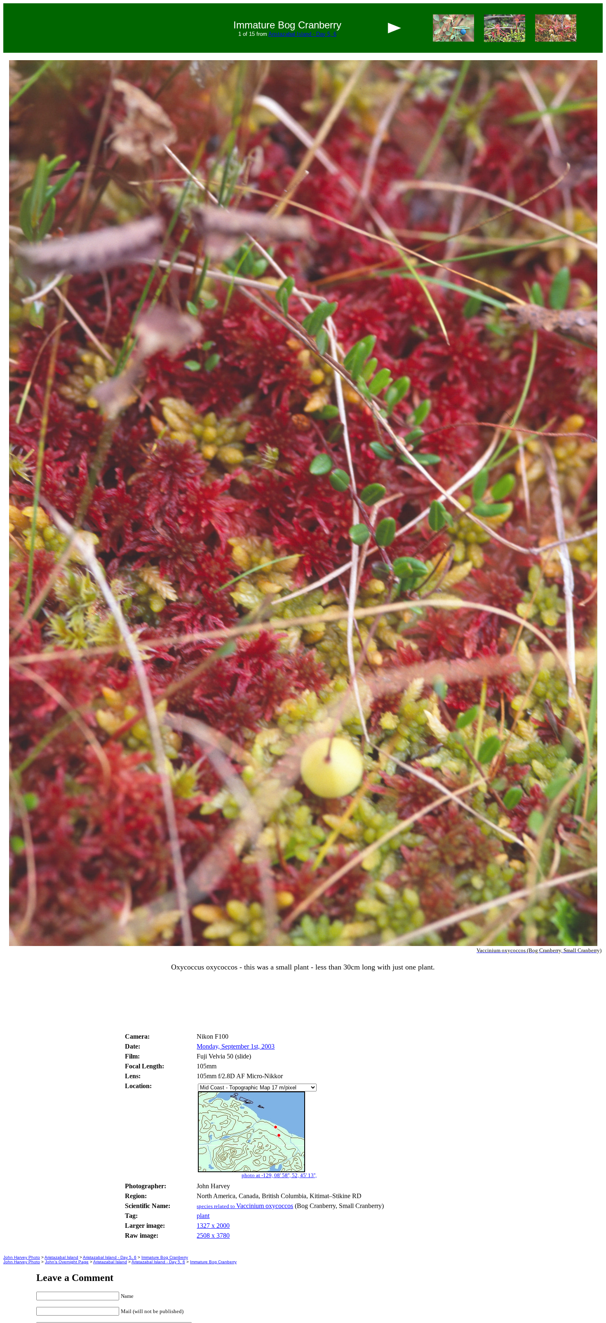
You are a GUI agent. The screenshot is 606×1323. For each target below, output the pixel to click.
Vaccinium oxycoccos (245, 1205)
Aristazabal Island (61, 1257)
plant (203, 1215)
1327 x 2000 (213, 1225)
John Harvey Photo (21, 1257)
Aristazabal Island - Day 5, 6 (302, 34)
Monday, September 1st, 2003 (236, 1046)
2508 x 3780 (213, 1235)
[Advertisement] (303, 1005)
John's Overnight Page (67, 1262)
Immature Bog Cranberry (164, 1257)
